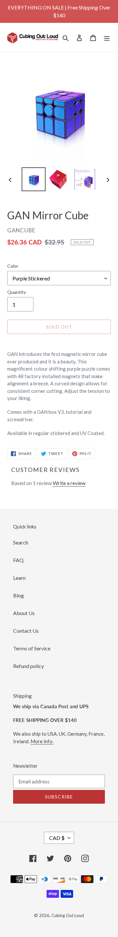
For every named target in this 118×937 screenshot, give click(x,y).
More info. (41, 741)
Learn (19, 578)
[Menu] (107, 37)
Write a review (69, 483)
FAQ (18, 560)
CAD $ (57, 838)
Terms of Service (31, 648)
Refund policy (28, 666)
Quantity (16, 292)
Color (12, 266)
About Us (24, 613)
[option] (33, 179)
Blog (18, 595)
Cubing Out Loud (67, 915)
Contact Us (26, 630)
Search (20, 542)
